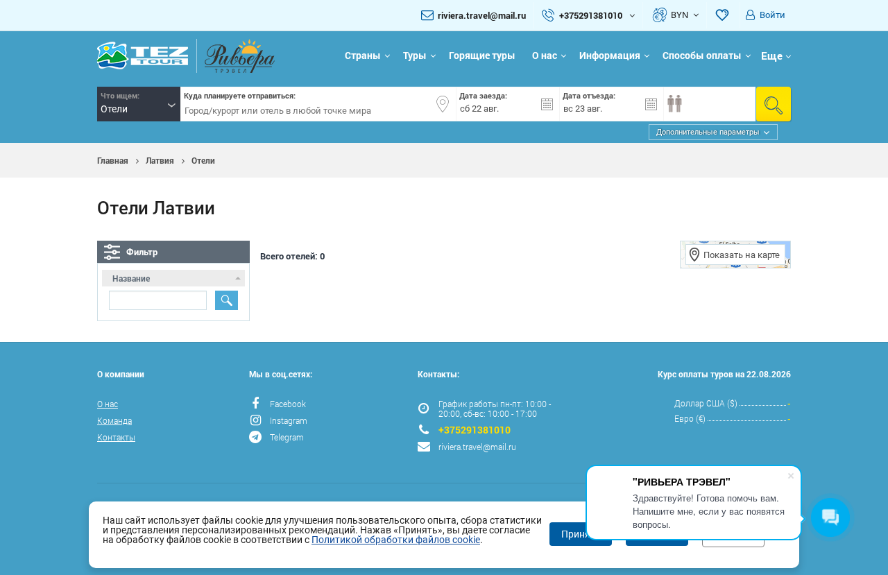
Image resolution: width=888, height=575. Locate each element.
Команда (114, 420)
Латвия (160, 160)
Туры (415, 55)
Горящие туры (482, 55)
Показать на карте (741, 255)
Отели (203, 160)
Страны (363, 55)
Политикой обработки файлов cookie (395, 539)
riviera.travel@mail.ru (482, 15)
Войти (772, 15)
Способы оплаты (702, 55)
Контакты (116, 437)
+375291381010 (474, 430)
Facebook (288, 404)
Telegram (287, 437)
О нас (544, 55)
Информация (609, 55)
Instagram (288, 420)
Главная (112, 160)
